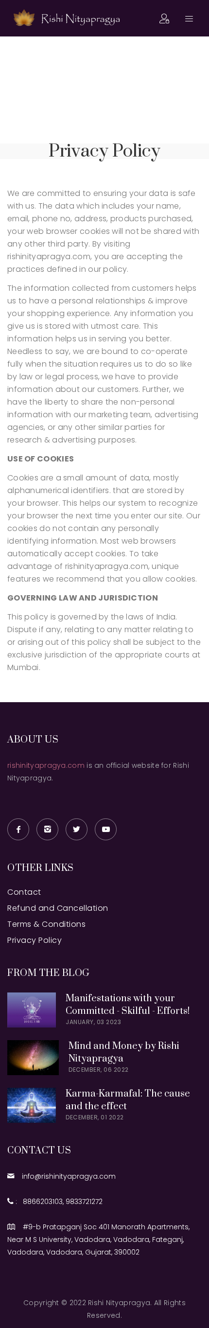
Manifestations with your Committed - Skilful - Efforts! (128, 1004)
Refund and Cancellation (57, 908)
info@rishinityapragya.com (66, 1176)
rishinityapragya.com (46, 765)
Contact (24, 892)
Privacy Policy (34, 940)
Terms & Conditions (46, 924)
